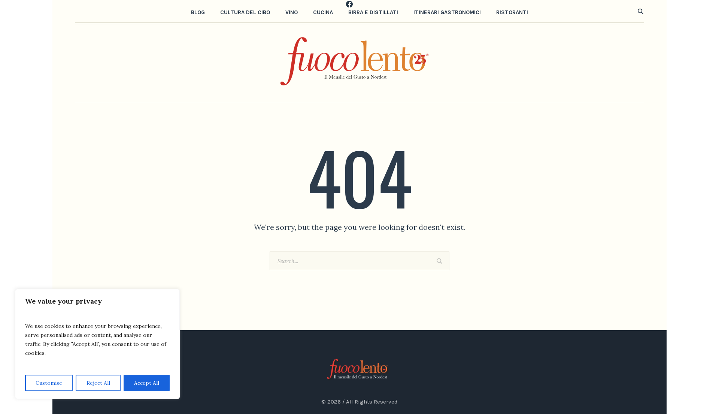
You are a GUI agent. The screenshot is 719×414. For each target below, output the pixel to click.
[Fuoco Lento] (360, 368)
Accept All (146, 383)
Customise (49, 383)
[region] (97, 344)
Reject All (98, 383)
